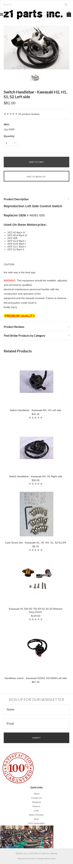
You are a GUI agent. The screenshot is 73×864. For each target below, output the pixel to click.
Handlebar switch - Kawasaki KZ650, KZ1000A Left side (35, 678)
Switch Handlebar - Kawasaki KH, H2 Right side (35, 476)
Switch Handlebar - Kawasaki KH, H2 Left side (35, 410)
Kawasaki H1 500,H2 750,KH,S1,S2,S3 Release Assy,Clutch (35, 610)
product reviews (29, 114)
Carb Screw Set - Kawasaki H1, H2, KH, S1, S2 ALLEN (35, 542)
